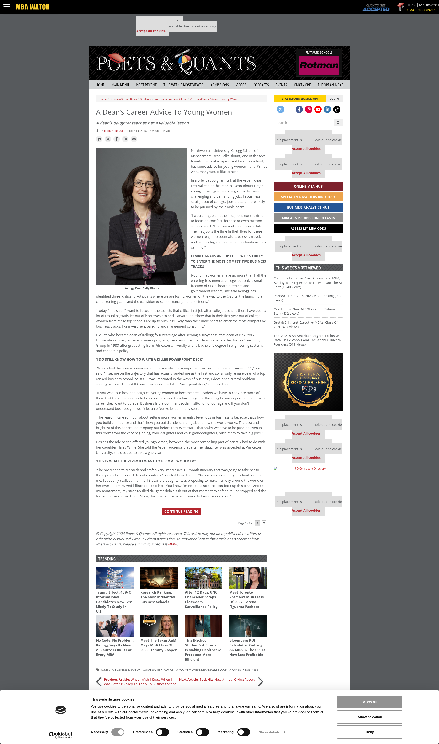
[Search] (338, 122)
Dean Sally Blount (215, 669)
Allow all (370, 702)
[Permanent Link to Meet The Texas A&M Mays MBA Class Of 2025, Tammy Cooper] (159, 626)
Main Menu (120, 85)
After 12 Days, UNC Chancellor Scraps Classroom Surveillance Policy (201, 599)
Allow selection (370, 717)
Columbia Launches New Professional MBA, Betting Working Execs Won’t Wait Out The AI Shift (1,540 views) (308, 282)
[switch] (162, 732)
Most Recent (146, 85)
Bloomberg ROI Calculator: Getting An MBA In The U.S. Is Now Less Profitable (247, 647)
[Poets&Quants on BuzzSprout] (290, 109)
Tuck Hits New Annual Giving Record (217, 679)
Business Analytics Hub (308, 207)
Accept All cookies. (151, 31)
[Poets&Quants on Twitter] (280, 109)
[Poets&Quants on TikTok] (336, 109)
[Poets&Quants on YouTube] (318, 109)
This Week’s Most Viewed (183, 85)
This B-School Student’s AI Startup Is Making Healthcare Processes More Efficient (203, 650)
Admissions (219, 85)
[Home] (176, 61)
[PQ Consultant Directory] (308, 477)
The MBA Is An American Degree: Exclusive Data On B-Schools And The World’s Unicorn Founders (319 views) (307, 339)
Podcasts (261, 85)
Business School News (123, 99)
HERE (172, 544)
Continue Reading (181, 511)
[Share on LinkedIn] (125, 139)
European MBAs (330, 85)
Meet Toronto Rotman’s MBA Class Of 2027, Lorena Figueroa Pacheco (246, 599)
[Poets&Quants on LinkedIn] (327, 109)
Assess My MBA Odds (308, 228)
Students (145, 99)
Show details (269, 732)
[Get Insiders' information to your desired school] (308, 382)
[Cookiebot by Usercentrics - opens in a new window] (61, 735)
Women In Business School (171, 99)
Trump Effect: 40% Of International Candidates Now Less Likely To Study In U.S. (114, 602)
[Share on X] (108, 139)
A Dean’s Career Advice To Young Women (214, 99)
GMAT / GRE (302, 85)
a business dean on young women (137, 669)
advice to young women (182, 669)
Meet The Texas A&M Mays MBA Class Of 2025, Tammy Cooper (158, 645)
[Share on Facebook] (116, 139)
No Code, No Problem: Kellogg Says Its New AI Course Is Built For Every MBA (115, 647)
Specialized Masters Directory (308, 197)
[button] (99, 139)
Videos (241, 85)
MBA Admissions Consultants (308, 218)
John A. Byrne (114, 131)
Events (281, 85)
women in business (244, 669)
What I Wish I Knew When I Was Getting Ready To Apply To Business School (140, 681)
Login (334, 98)
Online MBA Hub (308, 186)
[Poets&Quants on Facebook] (299, 109)
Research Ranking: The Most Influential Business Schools (157, 597)
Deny (370, 732)
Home (100, 85)
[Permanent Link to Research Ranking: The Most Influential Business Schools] (159, 578)
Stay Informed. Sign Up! (300, 98)
